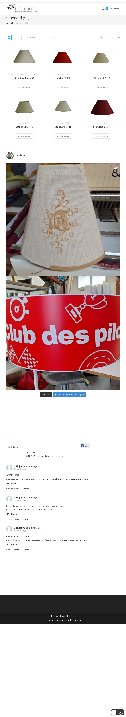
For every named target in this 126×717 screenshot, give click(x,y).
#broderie (79, 479)
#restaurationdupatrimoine (68, 539)
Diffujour (19, 466)
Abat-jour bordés (18, 74)
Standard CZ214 (101, 126)
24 (112, 37)
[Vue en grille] (9, 37)
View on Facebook (13, 489)
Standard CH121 (63, 78)
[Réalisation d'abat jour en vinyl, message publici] (63, 333)
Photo (14, 483)
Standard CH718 (24, 126)
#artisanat (42, 509)
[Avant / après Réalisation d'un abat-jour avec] (63, 219)
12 (108, 37)
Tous (117, 37)
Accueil (9, 22)
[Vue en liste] (15, 37)
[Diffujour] (15, 447)
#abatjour (47, 479)
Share (26, 489)
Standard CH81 (63, 126)
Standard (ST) (31, 74)
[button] (117, 712)
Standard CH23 (102, 78)
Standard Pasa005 (24, 78)
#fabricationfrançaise (63, 479)
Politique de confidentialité (63, 616)
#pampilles (50, 539)
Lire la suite (24, 87)
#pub (34, 509)
